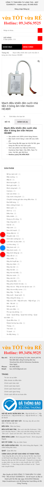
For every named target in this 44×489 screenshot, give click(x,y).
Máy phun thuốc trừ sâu (15, 284)
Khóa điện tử (11, 233)
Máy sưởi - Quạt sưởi (14, 295)
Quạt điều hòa (12, 320)
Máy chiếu (10, 258)
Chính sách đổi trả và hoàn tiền (15, 394)
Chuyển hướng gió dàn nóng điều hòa (20, 199)
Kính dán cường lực (14, 239)
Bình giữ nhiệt (12, 185)
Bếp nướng (11, 177)
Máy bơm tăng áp (13, 253)
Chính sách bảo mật (11, 383)
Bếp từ (9, 180)
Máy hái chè (11, 267)
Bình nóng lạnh (12, 188)
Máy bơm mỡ (11, 247)
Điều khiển (10, 216)
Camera (9, 191)
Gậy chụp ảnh (12, 222)
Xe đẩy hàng (11, 334)
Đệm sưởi (10, 208)
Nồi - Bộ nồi (11, 303)
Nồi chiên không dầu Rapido (29, 445)
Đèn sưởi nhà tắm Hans (32, 433)
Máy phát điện (12, 281)
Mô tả (7, 122)
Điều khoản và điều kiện (12, 380)
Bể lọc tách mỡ (12, 174)
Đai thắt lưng (11, 202)
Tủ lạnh (9, 331)
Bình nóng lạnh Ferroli (23, 437)
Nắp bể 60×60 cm (31, 413)
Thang (9, 326)
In (4, 116)
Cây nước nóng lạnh (14, 196)
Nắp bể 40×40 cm (31, 415)
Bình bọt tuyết (12, 182)
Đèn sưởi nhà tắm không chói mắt (28, 431)
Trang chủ (5, 53)
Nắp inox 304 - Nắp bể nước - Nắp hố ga (21, 301)
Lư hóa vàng (11, 244)
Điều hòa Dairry (15, 426)
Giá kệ (9, 225)
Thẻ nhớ (10, 329)
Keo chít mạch (12, 230)
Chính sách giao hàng (12, 391)
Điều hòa (10, 213)
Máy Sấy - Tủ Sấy (13, 292)
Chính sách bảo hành (12, 386)
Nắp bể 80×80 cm (18, 415)
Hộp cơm (10, 227)
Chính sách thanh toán (12, 389)
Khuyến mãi (11, 236)
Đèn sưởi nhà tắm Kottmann (27, 429)
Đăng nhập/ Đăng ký (22, 9)
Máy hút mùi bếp (13, 272)
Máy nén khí (11, 278)
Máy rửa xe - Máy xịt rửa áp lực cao (19, 286)
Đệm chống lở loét (13, 205)
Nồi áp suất (11, 306)
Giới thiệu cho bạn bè (17, 116)
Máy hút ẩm (11, 270)
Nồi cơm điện (11, 309)
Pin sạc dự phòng (13, 312)
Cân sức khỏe (12, 194)
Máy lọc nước (11, 275)
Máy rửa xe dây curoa (14, 289)
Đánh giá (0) (22, 122)
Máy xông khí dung (13, 298)
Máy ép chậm (11, 264)
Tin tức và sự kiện (10, 377)
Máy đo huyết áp (13, 261)
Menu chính (28, 47)
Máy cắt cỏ (10, 256)
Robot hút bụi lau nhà (14, 323)
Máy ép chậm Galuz (20, 442)
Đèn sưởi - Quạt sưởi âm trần (12, 433)
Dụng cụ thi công (13, 219)
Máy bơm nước (12, 250)
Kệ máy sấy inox (11, 423)
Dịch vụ (9, 211)
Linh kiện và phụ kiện (14, 241)
